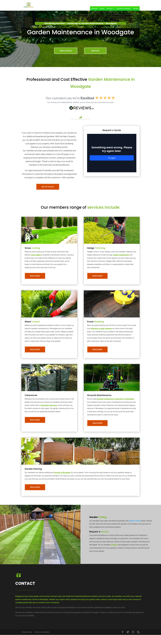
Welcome (94, 8)
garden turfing (135, 521)
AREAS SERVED (66, 50)
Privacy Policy (26, 632)
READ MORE (35, 276)
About (102, 8)
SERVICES (95, 50)
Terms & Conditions (41, 632)
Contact (136, 8)
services (114, 545)
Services (110, 8)
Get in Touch (48, 186)
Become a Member (124, 8)
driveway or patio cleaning (101, 328)
